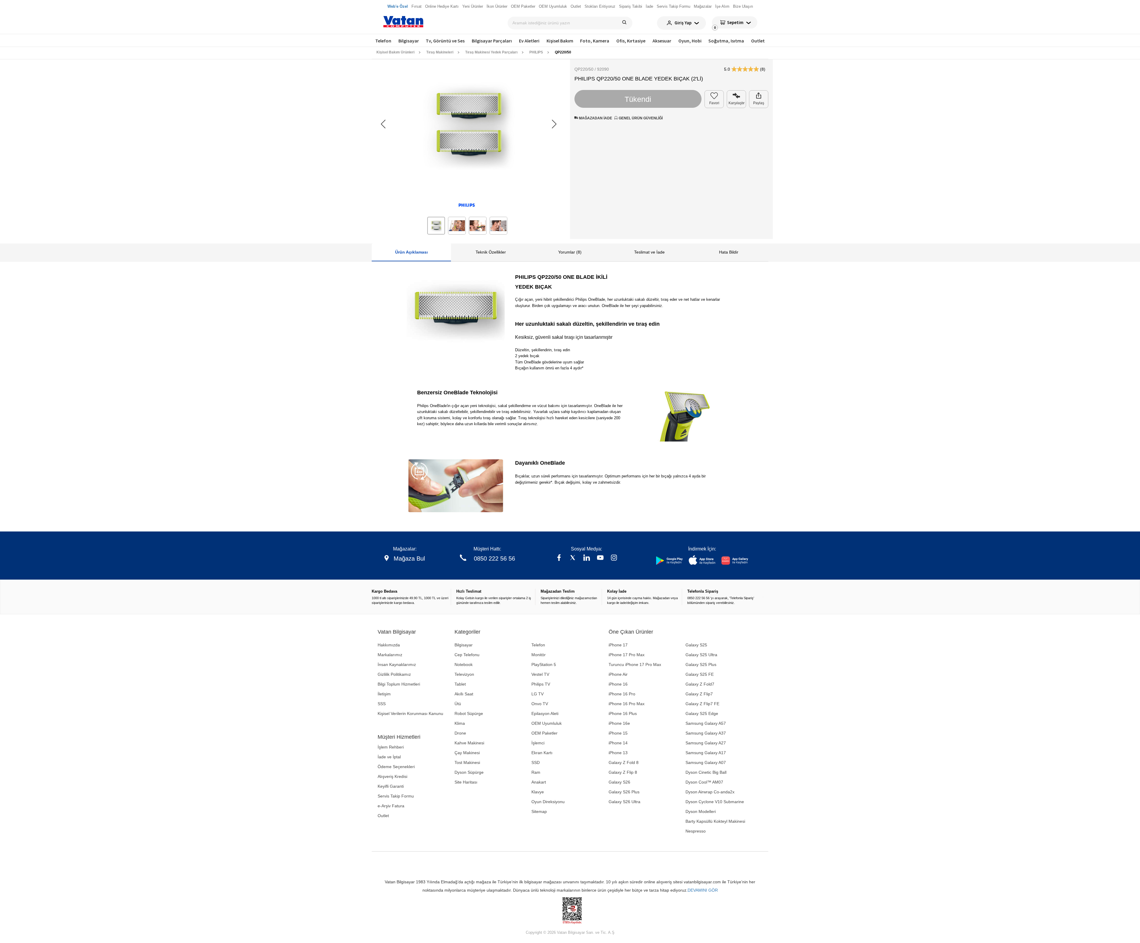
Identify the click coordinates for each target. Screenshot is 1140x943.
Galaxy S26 (619, 782)
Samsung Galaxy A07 (705, 762)
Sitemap (539, 811)
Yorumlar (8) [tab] (570, 252)
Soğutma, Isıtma (726, 41)
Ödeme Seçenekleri (396, 766)
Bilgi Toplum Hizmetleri (399, 684)
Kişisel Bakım (560, 41)
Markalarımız (390, 654)
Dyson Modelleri (700, 811)
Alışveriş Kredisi (392, 776)
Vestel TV (540, 674)
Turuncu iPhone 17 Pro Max (635, 664)
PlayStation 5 (543, 664)
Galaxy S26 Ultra (624, 801)
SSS (382, 703)
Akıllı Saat (464, 694)
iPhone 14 (618, 743)
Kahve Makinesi (469, 743)
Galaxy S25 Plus (700, 664)
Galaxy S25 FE (699, 674)
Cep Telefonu (467, 654)
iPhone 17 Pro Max (627, 654)
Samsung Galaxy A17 (705, 752)
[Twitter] (572, 558)
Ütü (458, 703)
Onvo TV (539, 703)
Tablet (460, 684)
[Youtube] (600, 558)
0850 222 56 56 (494, 558)
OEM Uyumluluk (546, 723)
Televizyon (464, 674)
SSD (535, 762)
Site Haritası (466, 782)
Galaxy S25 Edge (701, 713)
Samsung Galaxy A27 (705, 743)
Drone (460, 733)
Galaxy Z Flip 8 (623, 772)
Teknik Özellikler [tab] (491, 252)
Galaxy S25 (696, 645)
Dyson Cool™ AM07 (704, 782)
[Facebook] (559, 558)
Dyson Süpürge (469, 772)
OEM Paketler (544, 733)
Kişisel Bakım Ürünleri (395, 52)
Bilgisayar (408, 41)
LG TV (537, 694)
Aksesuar (662, 41)
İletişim (384, 694)
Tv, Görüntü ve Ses (445, 41)
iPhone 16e (619, 723)
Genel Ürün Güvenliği (640, 118)
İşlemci (537, 743)
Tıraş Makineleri (439, 52)
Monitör (538, 654)
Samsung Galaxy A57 (705, 723)
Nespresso (695, 831)
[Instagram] (614, 558)
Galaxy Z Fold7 (699, 684)
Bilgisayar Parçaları (492, 41)
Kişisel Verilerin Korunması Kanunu (410, 713)
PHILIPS (536, 52)
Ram (535, 772)
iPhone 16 (618, 684)
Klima (460, 723)
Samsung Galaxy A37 (705, 733)
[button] (554, 124)
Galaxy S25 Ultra (701, 654)
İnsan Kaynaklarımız (397, 664)
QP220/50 (563, 52)
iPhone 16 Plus (623, 713)
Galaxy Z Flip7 (699, 694)
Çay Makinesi (467, 752)
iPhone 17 (618, 645)
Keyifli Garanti (391, 786)
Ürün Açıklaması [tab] (411, 252)
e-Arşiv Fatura (391, 805)
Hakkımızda (389, 645)
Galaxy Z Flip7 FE (702, 703)
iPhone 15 (618, 733)
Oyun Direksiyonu (548, 801)
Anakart (538, 782)
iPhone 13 (618, 752)
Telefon (383, 41)
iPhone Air (618, 674)
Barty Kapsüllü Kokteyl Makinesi (715, 821)
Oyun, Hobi (690, 41)
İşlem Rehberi (391, 747)
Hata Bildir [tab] (728, 252)
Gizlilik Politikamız (394, 674)
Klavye (537, 791)
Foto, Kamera (594, 41)
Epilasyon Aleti (544, 713)
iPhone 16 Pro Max (627, 703)
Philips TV (540, 684)
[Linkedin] (586, 558)
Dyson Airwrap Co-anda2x (709, 791)
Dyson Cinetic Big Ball (705, 772)
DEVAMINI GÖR (703, 890)
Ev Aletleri (529, 41)
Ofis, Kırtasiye (630, 41)
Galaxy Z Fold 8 (624, 762)
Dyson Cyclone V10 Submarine (714, 801)
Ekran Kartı (541, 752)
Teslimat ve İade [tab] (649, 252)
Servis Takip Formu (396, 796)
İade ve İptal (389, 756)
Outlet (758, 41)
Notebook (464, 664)
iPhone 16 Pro (622, 694)
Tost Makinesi (467, 762)
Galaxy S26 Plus (624, 791)
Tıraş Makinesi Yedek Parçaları (491, 52)
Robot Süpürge (469, 713)
